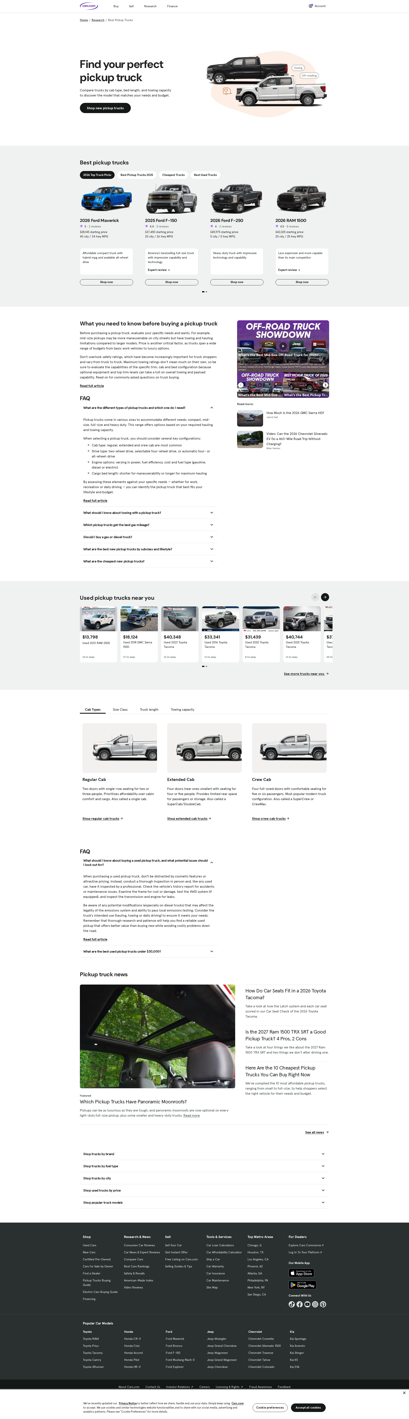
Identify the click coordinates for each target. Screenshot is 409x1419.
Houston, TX (256, 1252)
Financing (89, 1299)
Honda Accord (133, 1353)
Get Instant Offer (176, 1252)
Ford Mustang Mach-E (180, 1360)
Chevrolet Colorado (261, 1367)
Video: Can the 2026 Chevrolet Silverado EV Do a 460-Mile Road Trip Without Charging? (296, 438)
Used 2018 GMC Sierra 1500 (137, 644)
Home (84, 20)
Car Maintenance (217, 1280)
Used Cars (89, 1245)
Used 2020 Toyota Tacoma (256, 644)
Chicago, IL (255, 1245)
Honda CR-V (132, 1339)
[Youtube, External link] (307, 1304)
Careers (204, 1387)
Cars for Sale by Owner (98, 1266)
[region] (204, 1404)
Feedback (284, 1387)
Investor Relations (178, 1387)
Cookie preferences (270, 1407)
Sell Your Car (173, 1245)
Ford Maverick (175, 1339)
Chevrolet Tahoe (259, 1360)
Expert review (157, 270)
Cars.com (238, 1403)
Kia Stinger (297, 1353)
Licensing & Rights (227, 1387)
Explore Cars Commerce (305, 1245)
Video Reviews (133, 1287)
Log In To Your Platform (304, 1252)
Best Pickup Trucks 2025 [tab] (137, 175)
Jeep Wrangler (216, 1339)
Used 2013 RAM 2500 (96, 643)
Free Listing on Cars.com (181, 1259)
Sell (131, 6)
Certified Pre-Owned (97, 1259)
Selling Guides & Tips (178, 1266)
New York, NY (256, 1287)
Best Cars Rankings (136, 1266)
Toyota (87, 1332)
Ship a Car (213, 1259)
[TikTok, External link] (292, 1304)
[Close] (404, 1392)
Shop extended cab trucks (187, 818)
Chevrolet (255, 1332)
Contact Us (152, 1387)
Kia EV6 (295, 1367)
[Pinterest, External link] (323, 1304)
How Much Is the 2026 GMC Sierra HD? (295, 413)
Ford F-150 (173, 1353)
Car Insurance (215, 1273)
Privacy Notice (128, 1403)
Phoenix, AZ (255, 1266)
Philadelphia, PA (258, 1280)
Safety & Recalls (134, 1273)
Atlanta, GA (255, 1273)
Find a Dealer (91, 1273)
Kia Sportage (298, 1339)
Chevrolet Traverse (260, 1353)
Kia (292, 1332)
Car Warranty (215, 1266)
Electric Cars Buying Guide (100, 1292)
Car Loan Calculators (220, 1245)
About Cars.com (129, 1387)
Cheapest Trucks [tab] (173, 175)
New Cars (89, 1252)
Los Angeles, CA (258, 1259)
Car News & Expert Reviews (142, 1252)
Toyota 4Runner (93, 1367)
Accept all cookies (308, 1407)
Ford (169, 1332)
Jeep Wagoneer (217, 1353)
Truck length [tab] (149, 709)
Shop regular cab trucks (100, 818)
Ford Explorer (175, 1367)
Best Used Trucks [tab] (205, 175)
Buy (116, 6)
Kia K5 (294, 1360)
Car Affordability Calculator (224, 1252)
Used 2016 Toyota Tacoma (215, 644)
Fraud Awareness (260, 1387)
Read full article (92, 386)
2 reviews (95, 226)
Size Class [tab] (120, 709)
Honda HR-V (132, 1367)
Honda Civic (132, 1346)
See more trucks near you (304, 673)
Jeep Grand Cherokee (222, 1346)
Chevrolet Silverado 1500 (264, 1346)
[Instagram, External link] (315, 1304)
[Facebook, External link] (300, 1304)
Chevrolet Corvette (261, 1339)
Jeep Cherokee (217, 1367)
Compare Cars (133, 1259)
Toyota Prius (91, 1346)
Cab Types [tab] (93, 709)
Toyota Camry (92, 1360)
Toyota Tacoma (92, 1353)
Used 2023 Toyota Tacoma (175, 644)
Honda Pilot (131, 1360)
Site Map (212, 1287)
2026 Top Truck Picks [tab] (97, 175)
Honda (128, 1332)
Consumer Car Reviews (139, 1245)
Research (150, 6)
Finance (172, 6)
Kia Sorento (297, 1346)
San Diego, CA (257, 1294)
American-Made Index (138, 1280)
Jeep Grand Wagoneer (222, 1360)
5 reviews (163, 226)
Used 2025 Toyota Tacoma (297, 644)
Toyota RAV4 (91, 1339)
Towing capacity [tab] (182, 709)
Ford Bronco (174, 1346)
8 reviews (293, 226)
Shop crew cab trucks (269, 818)
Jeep (210, 1332)
